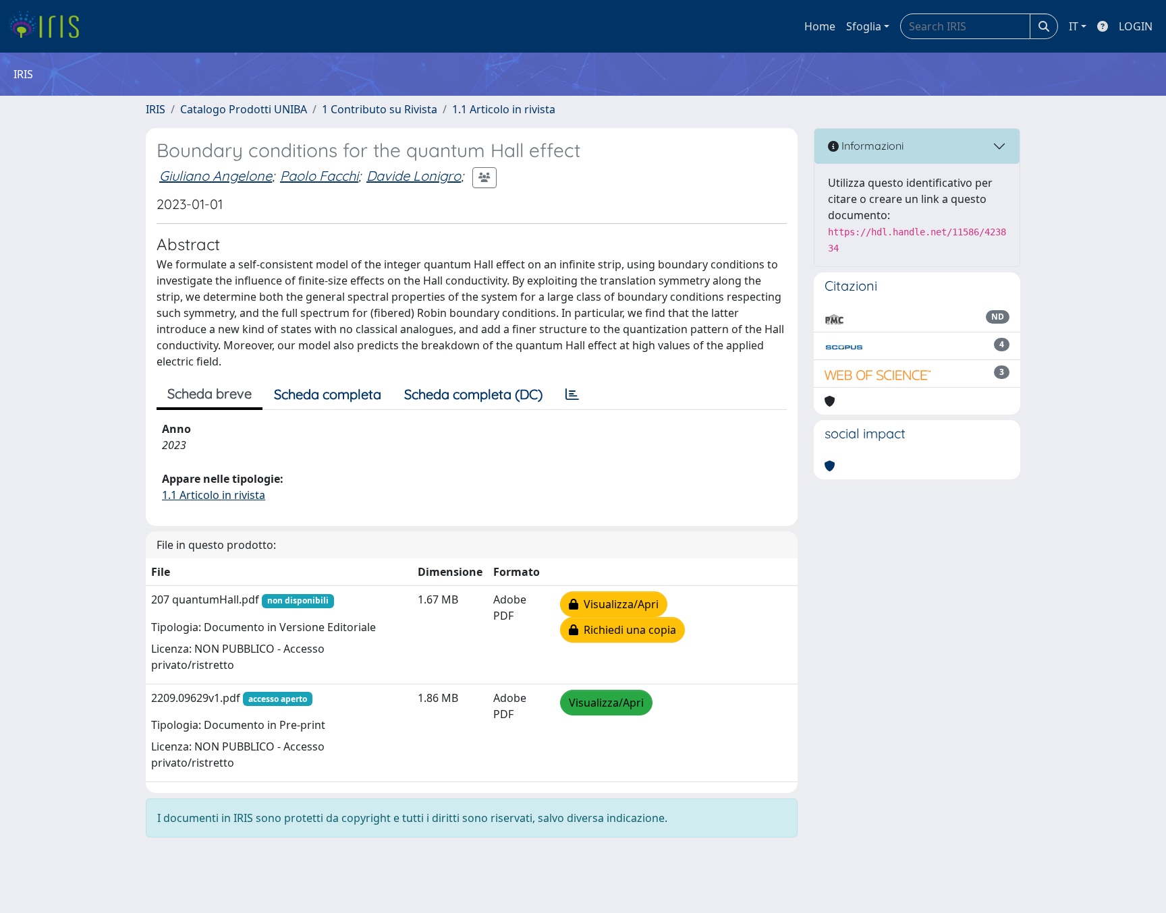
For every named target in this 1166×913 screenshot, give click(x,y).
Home (819, 26)
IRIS (155, 109)
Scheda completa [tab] (327, 394)
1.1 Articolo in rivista (503, 109)
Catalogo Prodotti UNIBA (243, 109)
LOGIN (1136, 26)
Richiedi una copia (627, 629)
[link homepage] (49, 26)
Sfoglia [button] (863, 26)
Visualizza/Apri (618, 604)
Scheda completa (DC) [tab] (473, 394)
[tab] (572, 394)
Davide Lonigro (413, 175)
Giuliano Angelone (215, 175)
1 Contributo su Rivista (379, 109)
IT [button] (1073, 26)
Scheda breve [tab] (209, 393)
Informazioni (871, 145)
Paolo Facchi (319, 175)
